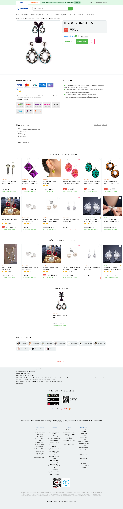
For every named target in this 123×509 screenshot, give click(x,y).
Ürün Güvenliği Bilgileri (100, 125)
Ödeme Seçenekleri (69, 444)
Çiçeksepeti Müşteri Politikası (54, 432)
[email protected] (31, 371)
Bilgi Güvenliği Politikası (54, 472)
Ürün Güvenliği (54, 436)
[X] (57, 408)
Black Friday (83, 450)
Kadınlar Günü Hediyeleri (83, 434)
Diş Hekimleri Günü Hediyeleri (84, 466)
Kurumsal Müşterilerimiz (54, 438)
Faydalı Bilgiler (39, 428)
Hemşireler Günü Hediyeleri (83, 459)
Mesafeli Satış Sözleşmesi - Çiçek (54, 461)
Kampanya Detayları (54, 443)
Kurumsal (54, 428)
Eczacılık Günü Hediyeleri (84, 462)
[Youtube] (65, 408)
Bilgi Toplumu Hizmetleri (54, 449)
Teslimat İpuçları (39, 451)
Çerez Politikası (54, 470)
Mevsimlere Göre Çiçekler (39, 439)
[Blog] (69, 408)
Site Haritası (39, 446)
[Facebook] (53, 408)
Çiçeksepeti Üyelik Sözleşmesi (54, 452)
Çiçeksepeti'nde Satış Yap (101, 2)
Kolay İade (69, 438)
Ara (70, 8)
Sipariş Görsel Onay (39, 457)
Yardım (90, 2)
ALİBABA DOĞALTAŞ (69, 36)
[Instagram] (61, 408)
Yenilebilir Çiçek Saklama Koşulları (39, 443)
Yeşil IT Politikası (54, 474)
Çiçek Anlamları (39, 434)
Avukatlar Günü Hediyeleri (83, 455)
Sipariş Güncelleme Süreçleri (39, 454)
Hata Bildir (62, 361)
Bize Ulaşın (69, 430)
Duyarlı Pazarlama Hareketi (54, 445)
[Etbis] (57, 483)
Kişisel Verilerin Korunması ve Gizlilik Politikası (54, 456)
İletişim (69, 428)
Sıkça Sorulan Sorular (69, 432)
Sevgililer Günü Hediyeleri (84, 430)
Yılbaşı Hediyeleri (83, 447)
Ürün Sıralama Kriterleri (39, 449)
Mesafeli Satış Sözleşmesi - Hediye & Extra (54, 465)
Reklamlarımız (54, 440)
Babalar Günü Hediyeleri (83, 441)
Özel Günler (39, 436)
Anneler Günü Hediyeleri (83, 438)
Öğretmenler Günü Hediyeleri (84, 444)
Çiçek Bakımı (39, 430)
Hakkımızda (54, 430)
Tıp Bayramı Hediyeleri (84, 452)
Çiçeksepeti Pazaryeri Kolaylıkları (69, 441)
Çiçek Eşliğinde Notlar (39, 432)
